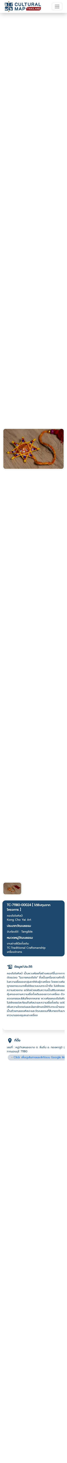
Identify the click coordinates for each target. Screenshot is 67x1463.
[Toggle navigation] (57, 6)
